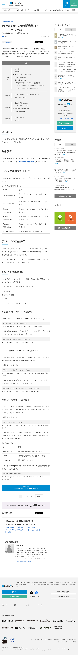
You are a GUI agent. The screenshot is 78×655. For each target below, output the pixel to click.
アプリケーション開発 (32, 10)
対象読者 (17, 72)
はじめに (17, 69)
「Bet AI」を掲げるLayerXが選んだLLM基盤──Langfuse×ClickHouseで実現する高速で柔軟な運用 (67, 64)
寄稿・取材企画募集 (63, 592)
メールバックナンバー (66, 118)
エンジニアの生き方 (56, 10)
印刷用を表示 (8, 513)
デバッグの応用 (19, 117)
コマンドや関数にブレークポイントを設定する (30, 86)
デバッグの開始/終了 (21, 77)
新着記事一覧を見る (65, 196)
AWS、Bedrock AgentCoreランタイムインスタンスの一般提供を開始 (67, 70)
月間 (71, 30)
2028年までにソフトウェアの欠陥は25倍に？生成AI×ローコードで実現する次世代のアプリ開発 (66, 89)
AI (22, 10)
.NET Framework (7, 42)
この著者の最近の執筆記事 (23, 561)
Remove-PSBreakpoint (22, 108)
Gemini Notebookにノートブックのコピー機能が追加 (67, 42)
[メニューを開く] (4, 4)
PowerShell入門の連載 (26, 161)
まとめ (17, 120)
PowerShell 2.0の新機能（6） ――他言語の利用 (21, 527)
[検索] (16, 10)
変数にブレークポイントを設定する (27, 88)
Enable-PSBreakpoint (21, 106)
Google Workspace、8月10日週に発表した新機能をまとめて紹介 (66, 52)
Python (67, 10)
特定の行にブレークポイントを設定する (28, 83)
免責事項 (56, 639)
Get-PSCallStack (20, 111)
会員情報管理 (48, 639)
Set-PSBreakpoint (20, 80)
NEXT (38, 496)
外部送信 (74, 642)
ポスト (39, 42)
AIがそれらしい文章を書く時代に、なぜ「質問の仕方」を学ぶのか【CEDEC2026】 (65, 179)
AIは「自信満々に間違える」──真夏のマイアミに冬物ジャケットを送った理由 (65, 160)
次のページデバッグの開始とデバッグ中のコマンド (26, 488)
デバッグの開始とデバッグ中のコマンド (27, 94)
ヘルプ (31, 639)
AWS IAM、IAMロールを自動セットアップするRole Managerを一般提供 (67, 76)
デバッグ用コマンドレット (23, 74)
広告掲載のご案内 (63, 596)
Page (7, 96)
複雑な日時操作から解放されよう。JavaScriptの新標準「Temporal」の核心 (67, 35)
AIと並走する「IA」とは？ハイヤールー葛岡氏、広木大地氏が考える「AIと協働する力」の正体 (65, 170)
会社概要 (62, 639)
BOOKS (40, 605)
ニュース (70, 144)
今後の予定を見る (66, 228)
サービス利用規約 (71, 639)
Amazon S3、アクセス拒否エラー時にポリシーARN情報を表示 (66, 83)
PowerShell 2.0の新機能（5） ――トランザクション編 (23, 530)
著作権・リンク (39, 639)
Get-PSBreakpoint (20, 97)
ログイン (66, 128)
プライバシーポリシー (64, 642)
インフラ (45, 10)
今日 (60, 30)
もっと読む (8, 532)
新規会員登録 (66, 123)
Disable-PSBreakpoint (21, 103)
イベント (28, 605)
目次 (26, 63)
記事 (60, 144)
